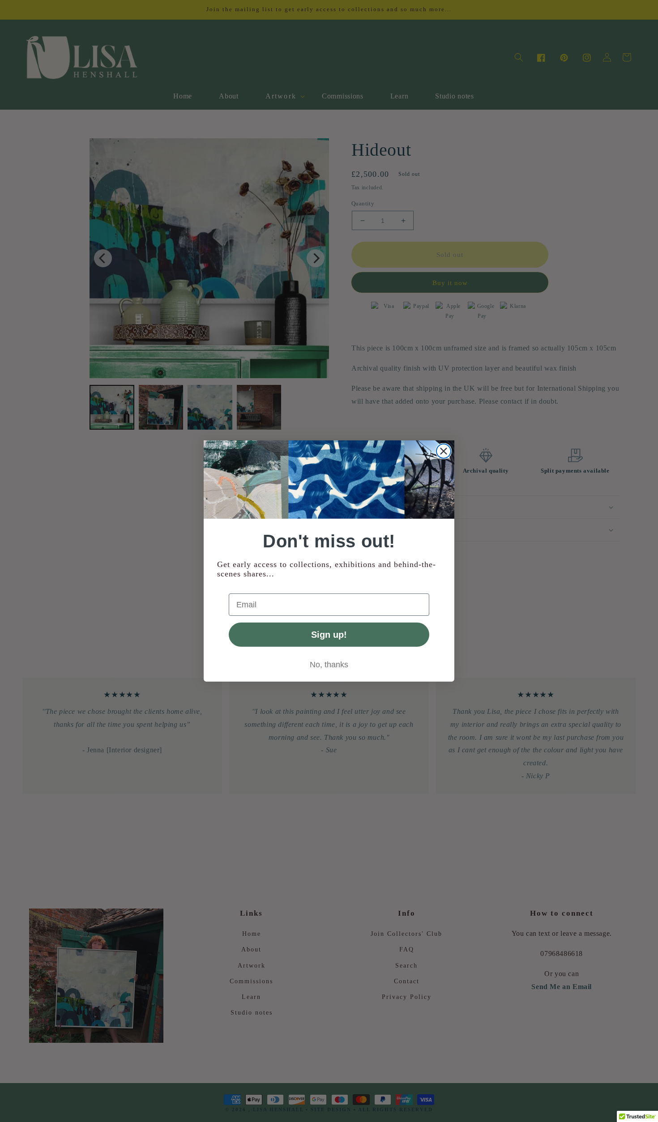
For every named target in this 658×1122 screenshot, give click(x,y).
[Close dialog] (443, 451)
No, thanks (329, 664)
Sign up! (329, 635)
